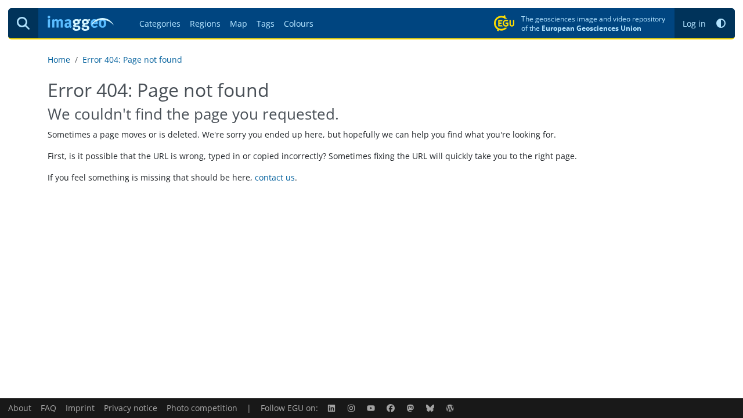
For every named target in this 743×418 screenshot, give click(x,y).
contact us (275, 177)
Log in (694, 23)
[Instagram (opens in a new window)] (352, 407)
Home (59, 59)
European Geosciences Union (591, 28)
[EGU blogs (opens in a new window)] (451, 407)
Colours (298, 23)
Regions (205, 23)
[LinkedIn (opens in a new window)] (332, 407)
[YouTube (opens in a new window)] (372, 407)
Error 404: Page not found (132, 59)
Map (238, 23)
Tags (266, 23)
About (19, 407)
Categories (160, 23)
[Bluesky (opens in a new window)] (431, 407)
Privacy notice (130, 407)
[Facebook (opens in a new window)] (392, 407)
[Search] (23, 23)
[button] (721, 23)
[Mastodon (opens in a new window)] (411, 407)
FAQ (48, 407)
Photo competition (202, 407)
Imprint (80, 407)
